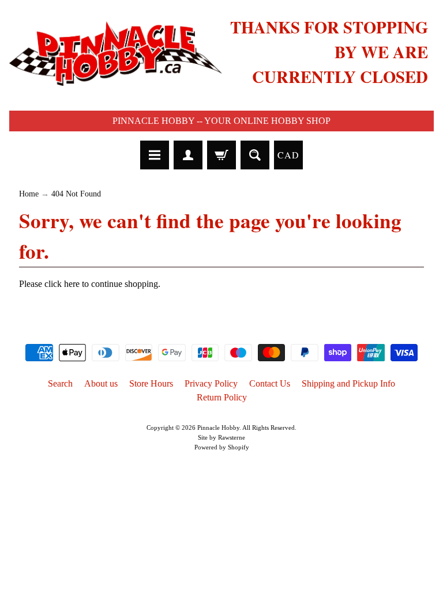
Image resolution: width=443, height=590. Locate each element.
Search (60, 383)
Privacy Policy (211, 383)
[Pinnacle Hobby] (115, 52)
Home (29, 194)
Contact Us (269, 383)
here (72, 284)
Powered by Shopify (221, 447)
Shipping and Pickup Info (348, 383)
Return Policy (222, 397)
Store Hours (151, 383)
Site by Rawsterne (221, 437)
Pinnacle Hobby (218, 427)
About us (101, 383)
